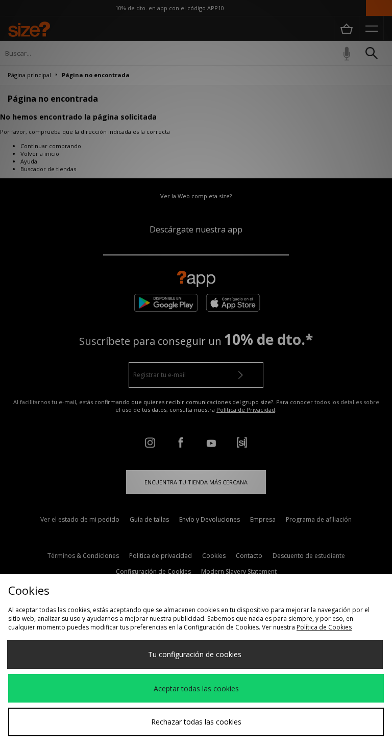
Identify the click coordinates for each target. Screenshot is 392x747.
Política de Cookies (324, 627)
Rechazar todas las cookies (196, 722)
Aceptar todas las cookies (196, 688)
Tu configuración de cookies (194, 654)
